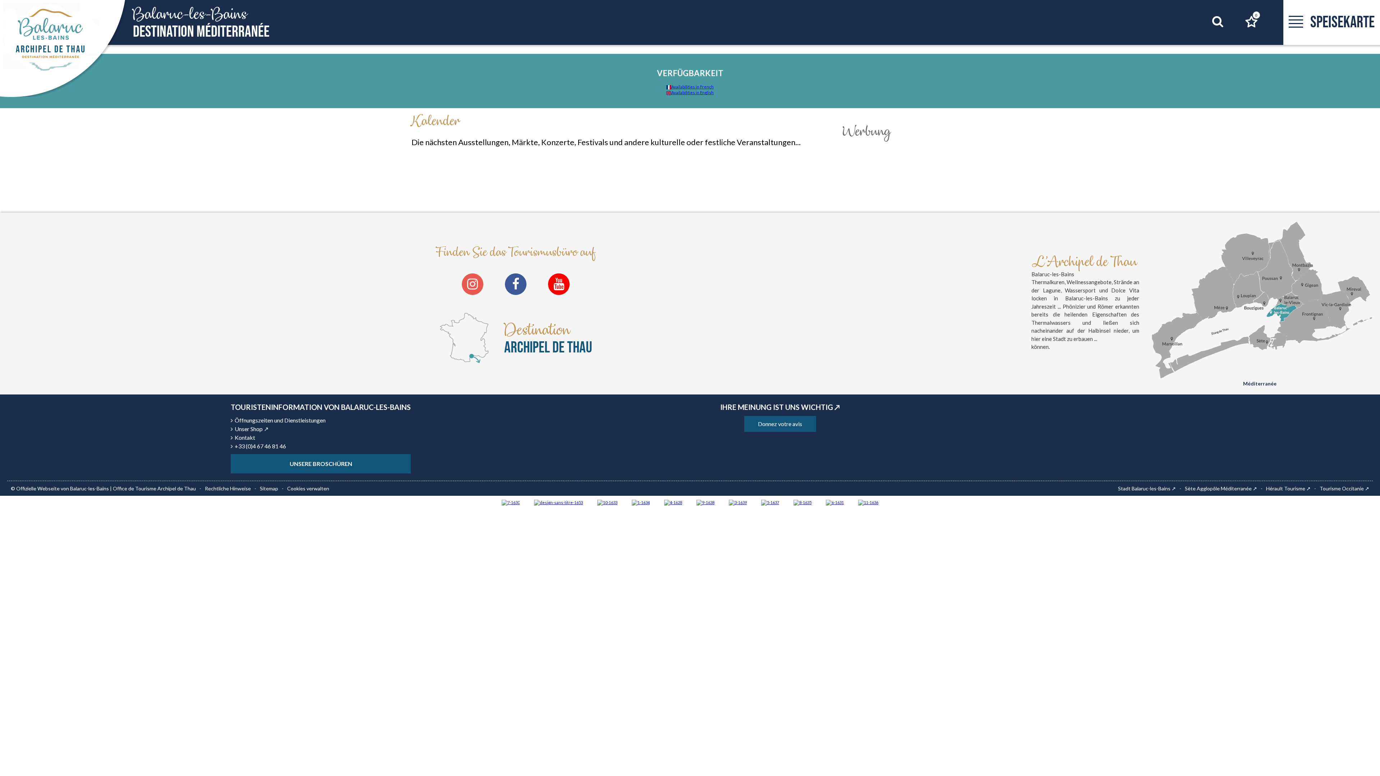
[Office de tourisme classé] (868, 502)
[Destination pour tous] (770, 502)
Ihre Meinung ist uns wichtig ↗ (780, 407)
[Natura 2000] (607, 502)
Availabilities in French (692, 86)
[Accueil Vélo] (738, 502)
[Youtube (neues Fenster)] (559, 284)
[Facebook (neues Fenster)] (515, 284)
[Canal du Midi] (511, 502)
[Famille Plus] (673, 502)
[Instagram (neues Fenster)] (472, 284)
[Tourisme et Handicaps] (705, 502)
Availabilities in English (692, 92)
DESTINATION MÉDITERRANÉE (201, 23)
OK (1209, 35)
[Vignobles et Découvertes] (802, 502)
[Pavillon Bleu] (835, 502)
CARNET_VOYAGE (1256, 15)
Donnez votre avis (780, 423)
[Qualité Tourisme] (558, 502)
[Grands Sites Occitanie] (641, 502)
